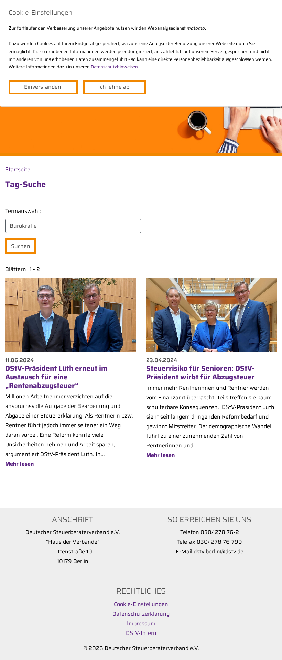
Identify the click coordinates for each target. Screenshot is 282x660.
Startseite (17, 169)
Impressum (141, 623)
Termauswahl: (23, 211)
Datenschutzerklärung (141, 613)
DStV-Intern (141, 633)
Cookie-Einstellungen (141, 604)
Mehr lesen (19, 463)
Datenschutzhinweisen (114, 67)
